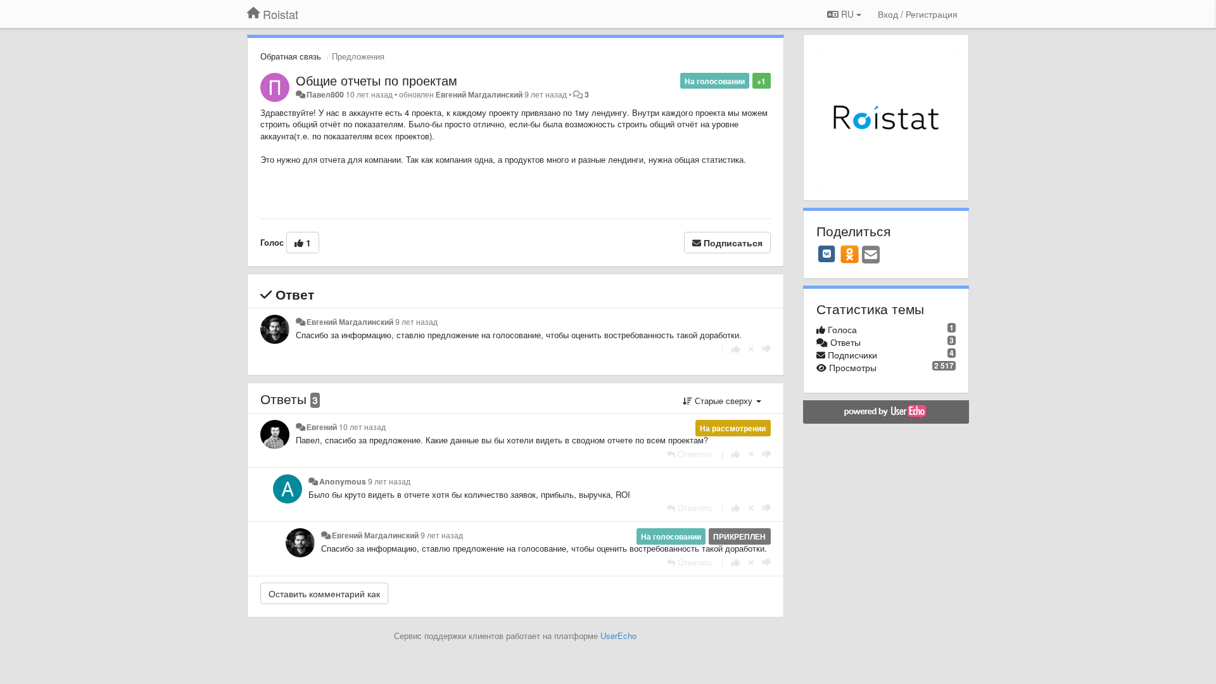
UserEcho (618, 636)
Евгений (322, 427)
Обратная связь (290, 56)
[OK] (849, 253)
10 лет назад (362, 427)
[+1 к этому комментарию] (736, 349)
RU (847, 14)
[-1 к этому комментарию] (767, 349)
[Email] (871, 255)
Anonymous (342, 481)
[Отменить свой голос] (751, 349)
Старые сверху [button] (723, 401)
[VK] (827, 253)
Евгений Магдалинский (479, 94)
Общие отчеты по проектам (376, 80)
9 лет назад (416, 321)
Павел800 (325, 94)
